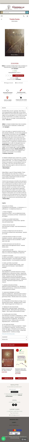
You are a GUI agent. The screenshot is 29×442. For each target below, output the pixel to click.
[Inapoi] (1, 19)
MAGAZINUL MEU (14, 419)
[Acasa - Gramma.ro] (14, 7)
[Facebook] (13, 405)
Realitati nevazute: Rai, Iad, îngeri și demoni (7, 369)
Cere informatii (19, 82)
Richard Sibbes (14, 21)
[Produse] (2, 16)
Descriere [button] (4, 107)
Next (27, 44)
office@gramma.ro (15, 415)
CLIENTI (14, 422)
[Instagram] (16, 405)
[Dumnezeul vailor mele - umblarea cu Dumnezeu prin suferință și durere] (21, 358)
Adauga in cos (19, 75)
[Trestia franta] (14, 42)
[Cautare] (26, 12)
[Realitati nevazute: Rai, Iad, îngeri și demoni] (8, 358)
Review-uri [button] (4, 339)
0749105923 (15, 413)
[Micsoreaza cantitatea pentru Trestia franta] (6, 76)
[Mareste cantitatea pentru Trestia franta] (10, 76)
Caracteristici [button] (4, 337)
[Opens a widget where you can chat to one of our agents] (24, 439)
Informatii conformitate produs (8, 333)
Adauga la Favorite (9, 82)
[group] (14, 42)
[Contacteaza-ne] (23, 16)
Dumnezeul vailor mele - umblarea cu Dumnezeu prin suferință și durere (20, 369)
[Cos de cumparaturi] (27, 16)
